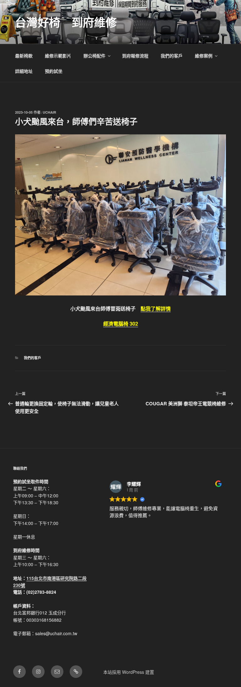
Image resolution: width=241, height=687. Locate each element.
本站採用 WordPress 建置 (128, 672)
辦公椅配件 (94, 55)
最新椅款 (24, 55)
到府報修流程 (135, 55)
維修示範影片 (58, 55)
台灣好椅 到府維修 (66, 22)
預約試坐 (53, 71)
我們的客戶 (172, 55)
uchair (49, 112)
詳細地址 (24, 71)
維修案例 (203, 55)
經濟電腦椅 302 (120, 323)
